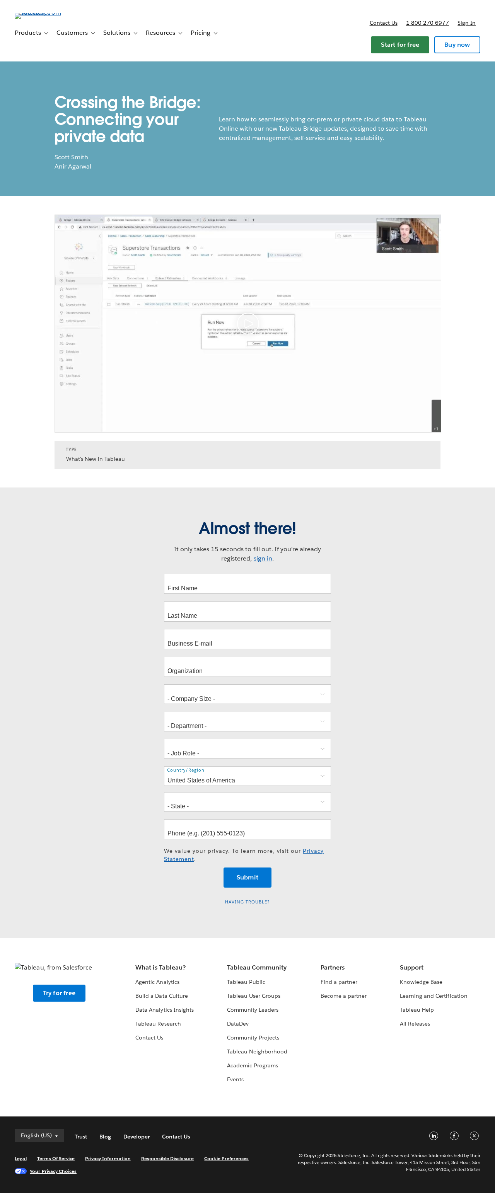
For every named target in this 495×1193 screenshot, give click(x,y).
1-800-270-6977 (427, 22)
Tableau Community (257, 967)
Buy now (457, 45)
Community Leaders (252, 1009)
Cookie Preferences (226, 1158)
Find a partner (339, 981)
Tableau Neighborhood (257, 1051)
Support (411, 967)
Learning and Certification (434, 995)
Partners (333, 967)
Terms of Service (56, 1158)
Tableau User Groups (253, 995)
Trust (81, 1136)
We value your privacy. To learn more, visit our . (244, 854)
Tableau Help (417, 1009)
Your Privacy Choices (53, 1171)
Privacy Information (108, 1158)
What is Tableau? (160, 967)
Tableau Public (246, 981)
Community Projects (253, 1037)
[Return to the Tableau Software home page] (44, 13)
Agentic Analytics (157, 981)
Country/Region (186, 770)
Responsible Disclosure (167, 1158)
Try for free (59, 993)
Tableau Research (158, 1023)
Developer (136, 1136)
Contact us (384, 22)
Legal (20, 1158)
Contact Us (149, 1037)
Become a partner (344, 995)
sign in (263, 558)
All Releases (415, 1023)
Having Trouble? (247, 902)
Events (235, 1079)
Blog (105, 1136)
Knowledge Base (421, 981)
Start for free (400, 45)
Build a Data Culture (161, 995)
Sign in (466, 22)
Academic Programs (252, 1065)
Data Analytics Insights (164, 1009)
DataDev (238, 1023)
